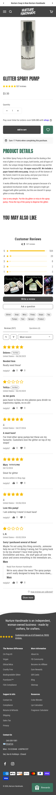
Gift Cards (35, 675)
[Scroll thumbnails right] (49, 284)
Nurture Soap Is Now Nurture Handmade (28, 3)
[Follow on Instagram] (13, 764)
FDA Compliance (10, 685)
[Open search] (6, 337)
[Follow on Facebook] (5, 764)
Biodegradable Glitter (11, 675)
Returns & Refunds (10, 710)
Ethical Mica (8, 664)
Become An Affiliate (39, 664)
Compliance (8, 705)
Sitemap (34, 685)
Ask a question (28, 306)
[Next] (52, 3)
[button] (9, 86)
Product (41, 319)
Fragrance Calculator (39, 710)
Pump (32, 315)
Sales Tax (7, 720)
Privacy (6, 725)
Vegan (5, 659)
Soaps (41, 315)
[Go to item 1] (13, 285)
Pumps (14, 319)
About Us (35, 654)
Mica (24, 315)
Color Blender (36, 700)
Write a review (28, 299)
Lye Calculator (37, 705)
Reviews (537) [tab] (10, 328)
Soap (17, 315)
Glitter (8, 315)
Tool (22, 319)
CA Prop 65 (7, 654)
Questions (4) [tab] (34, 328)
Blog (33, 680)
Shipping (6, 715)
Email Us (9, 744)
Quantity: (6, 104)
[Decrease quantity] (7, 111)
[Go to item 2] (33, 285)
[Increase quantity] (18, 111)
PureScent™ (8, 680)
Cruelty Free (8, 669)
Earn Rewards (36, 669)
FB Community (37, 659)
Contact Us (7, 700)
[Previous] (3, 3)
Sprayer (31, 319)
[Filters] (13, 337)
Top (48, 315)
